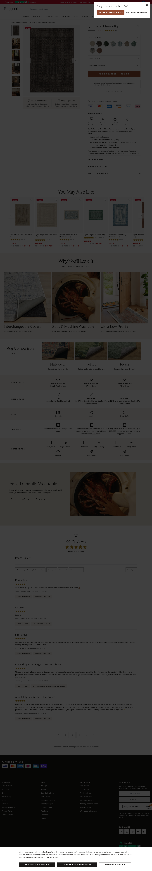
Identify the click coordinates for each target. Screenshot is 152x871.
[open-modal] (147, 5)
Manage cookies (115, 865)
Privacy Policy (34, 857)
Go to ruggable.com (111, 12)
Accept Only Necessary (77, 865)
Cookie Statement (51, 857)
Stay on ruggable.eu (136, 12)
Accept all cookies (37, 865)
